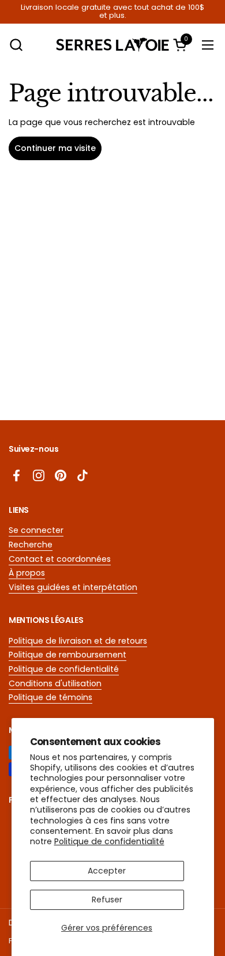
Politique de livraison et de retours (78, 641)
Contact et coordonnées (60, 559)
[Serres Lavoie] (113, 44)
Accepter (107, 870)
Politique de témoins (50, 697)
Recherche (30, 544)
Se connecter (36, 530)
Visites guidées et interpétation (73, 587)
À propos (27, 573)
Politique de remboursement (67, 654)
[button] (16, 44)
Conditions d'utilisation (55, 683)
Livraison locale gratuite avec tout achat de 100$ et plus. (112, 11)
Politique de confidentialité (109, 841)
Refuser (107, 899)
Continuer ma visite (55, 148)
